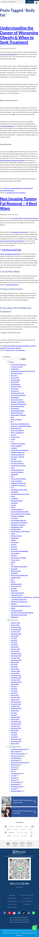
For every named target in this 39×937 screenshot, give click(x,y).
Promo (13, 562)
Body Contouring (16, 419)
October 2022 (15, 706)
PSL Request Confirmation (19, 566)
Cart (12, 441)
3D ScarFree (15, 391)
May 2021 (14, 735)
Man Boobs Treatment (18, 525)
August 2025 (15, 636)
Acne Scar (14, 767)
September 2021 (16, 728)
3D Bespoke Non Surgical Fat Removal (23, 371)
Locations (14, 778)
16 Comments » (20, 350)
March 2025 (15, 647)
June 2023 (14, 688)
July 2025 (14, 638)
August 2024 (15, 662)
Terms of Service (16, 586)
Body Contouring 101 (17, 753)
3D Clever (14, 375)
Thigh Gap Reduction (17, 593)
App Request (15, 408)
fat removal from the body (19, 232)
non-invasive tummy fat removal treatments (24, 218)
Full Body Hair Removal (18, 483)
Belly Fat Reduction (17, 413)
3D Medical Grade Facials (19, 749)
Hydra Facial (15, 760)
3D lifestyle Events (16, 786)
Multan (13, 540)
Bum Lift (13, 435)
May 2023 (14, 691)
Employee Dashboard (17, 454)
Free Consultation (16, 481)
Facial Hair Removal (17, 470)
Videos (13, 608)
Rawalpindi (14, 573)
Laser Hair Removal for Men (19, 511)
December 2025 (16, 627)
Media (13, 533)
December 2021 (16, 721)
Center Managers (16, 446)
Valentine (14, 604)
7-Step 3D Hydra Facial (18, 395)
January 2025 (15, 651)
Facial (13, 468)
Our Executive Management (19, 551)
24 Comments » (21, 192)
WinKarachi (14, 617)
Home (13, 496)
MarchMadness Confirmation (20, 531)
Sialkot (13, 582)
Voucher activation (17, 610)
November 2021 (16, 724)
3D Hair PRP (15, 382)
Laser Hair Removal (17, 509)
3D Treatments (15, 782)
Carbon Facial (15, 437)
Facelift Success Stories (18, 465)
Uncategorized (10, 192)
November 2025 (16, 629)
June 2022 (14, 715)
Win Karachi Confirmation (19, 615)
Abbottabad (15, 397)
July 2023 (14, 686)
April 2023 (14, 693)
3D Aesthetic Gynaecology (19, 762)
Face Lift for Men (16, 461)
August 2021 (15, 730)
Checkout (14, 448)
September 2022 (16, 708)
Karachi (13, 505)
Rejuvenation (15, 784)
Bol (12, 421)
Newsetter (14, 549)
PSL (12, 564)
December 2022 (16, 702)
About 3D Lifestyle (17, 400)
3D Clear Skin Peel (16, 373)
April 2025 (14, 645)
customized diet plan (16, 188)
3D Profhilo (14, 389)
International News (17, 500)
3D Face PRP (15, 378)
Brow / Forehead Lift (17, 430)
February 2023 (15, 697)
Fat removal (11, 348)
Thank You (14, 590)
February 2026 (15, 623)
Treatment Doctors (17, 595)
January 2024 (15, 673)
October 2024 (15, 658)
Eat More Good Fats (11, 249)
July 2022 (14, 713)
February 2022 (15, 717)
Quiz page (14, 569)
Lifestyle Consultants (17, 516)
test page (14, 588)
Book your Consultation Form (20, 424)
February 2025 (15, 649)
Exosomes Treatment (17, 457)
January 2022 (15, 719)
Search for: (7, 356)
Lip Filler (13, 775)
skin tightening (15, 758)
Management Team (17, 527)
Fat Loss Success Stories (18, 479)
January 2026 (15, 625)
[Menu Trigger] (36, 3)
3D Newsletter (15, 384)
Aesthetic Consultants (18, 402)
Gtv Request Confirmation (19, 489)
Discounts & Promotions (27, 895)
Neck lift (13, 544)
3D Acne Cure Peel (16, 367)
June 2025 (14, 640)
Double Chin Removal (17, 452)
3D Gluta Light (15, 380)
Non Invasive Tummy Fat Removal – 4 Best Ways (18, 203)
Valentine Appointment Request (21, 606)
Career (13, 439)
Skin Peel (14, 769)
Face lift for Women (17, 463)
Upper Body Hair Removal (19, 601)
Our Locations (15, 553)
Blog (12, 417)
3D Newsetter (12, 898)
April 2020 (14, 737)
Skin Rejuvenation (16, 584)
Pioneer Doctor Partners (18, 558)
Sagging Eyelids (16, 577)
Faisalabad (14, 474)
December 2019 (16, 739)
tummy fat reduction (12, 284)
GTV (12, 487)
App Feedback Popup (17, 406)
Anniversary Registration (18, 404)
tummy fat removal (9, 346)
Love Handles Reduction (18, 520)
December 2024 (16, 653)
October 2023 (15, 680)
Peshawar (14, 555)
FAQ (12, 476)
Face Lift (13, 459)
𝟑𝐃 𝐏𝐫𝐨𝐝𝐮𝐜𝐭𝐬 (12, 895)
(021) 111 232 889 (32, 1)
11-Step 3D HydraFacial (18, 364)
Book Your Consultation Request (21, 426)
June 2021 (14, 732)
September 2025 (16, 634)
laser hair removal (16, 756)
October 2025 (15, 631)
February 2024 (15, 671)
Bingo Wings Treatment (18, 415)
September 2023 (16, 682)
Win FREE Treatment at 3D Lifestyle (22, 612)
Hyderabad (14, 498)
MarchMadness (16, 529)
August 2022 (15, 710)
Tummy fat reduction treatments (10, 254)
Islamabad (14, 503)
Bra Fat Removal (16, 428)
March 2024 (15, 669)
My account (14, 542)
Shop (12, 579)
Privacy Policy (15, 560)
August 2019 (15, 743)
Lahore (13, 507)
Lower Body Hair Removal (19, 522)
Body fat (6, 188)
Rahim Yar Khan (16, 571)
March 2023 (15, 695)
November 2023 (16, 677)
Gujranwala (14, 492)
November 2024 (16, 655)
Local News (14, 518)
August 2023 (15, 684)
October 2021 (15, 726)
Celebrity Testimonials (18, 443)
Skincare (13, 780)
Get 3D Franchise (12, 907)
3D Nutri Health (16, 386)
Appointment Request (17, 410)
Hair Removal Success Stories (20, 494)
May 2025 (14, 642)
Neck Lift (14, 547)
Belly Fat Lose (10, 350)
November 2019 (16, 741)
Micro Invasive (15, 751)
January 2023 (15, 699)
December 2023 (16, 675)
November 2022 (16, 704)
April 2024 (14, 666)
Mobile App (14, 538)
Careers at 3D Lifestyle (27, 901)
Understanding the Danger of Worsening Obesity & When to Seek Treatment (19, 35)
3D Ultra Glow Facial (17, 393)
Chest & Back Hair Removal (19, 450)
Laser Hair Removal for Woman (20, 514)
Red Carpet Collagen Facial (19, 575)
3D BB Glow (15, 369)
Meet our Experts (16, 536)
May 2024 (14, 664)
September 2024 (16, 660)
